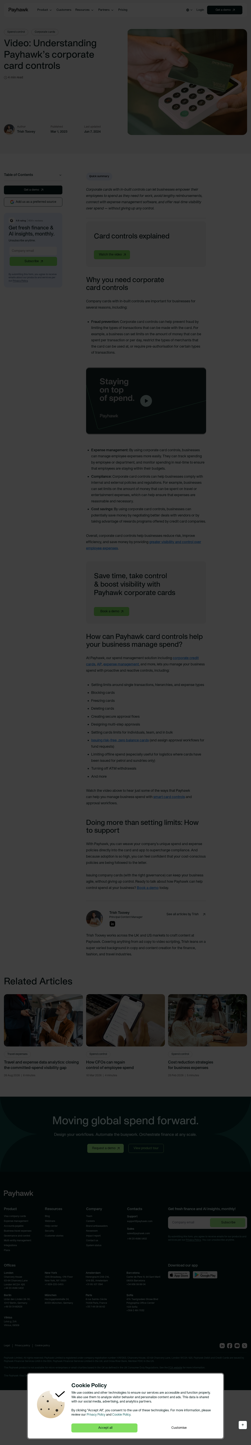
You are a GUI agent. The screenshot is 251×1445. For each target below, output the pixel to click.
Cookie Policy (121, 1414)
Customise (179, 1428)
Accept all (105, 1428)
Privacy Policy (96, 1414)
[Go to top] (242, 1425)
